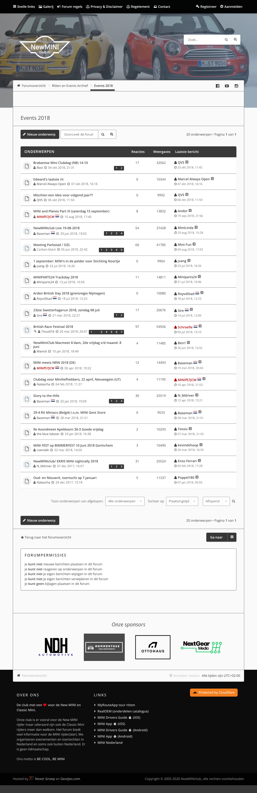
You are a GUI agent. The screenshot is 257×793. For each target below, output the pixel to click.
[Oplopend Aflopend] (215, 501)
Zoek (226, 39)
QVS (181, 162)
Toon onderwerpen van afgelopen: (77, 501)
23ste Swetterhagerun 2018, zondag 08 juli (66, 310)
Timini (182, 429)
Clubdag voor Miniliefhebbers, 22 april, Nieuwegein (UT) (77, 380)
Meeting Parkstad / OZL (51, 245)
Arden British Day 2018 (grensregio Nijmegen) (69, 293)
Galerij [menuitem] (47, 6)
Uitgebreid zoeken (235, 39)
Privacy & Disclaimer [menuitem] (106, 6)
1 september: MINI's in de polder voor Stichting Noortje (76, 261)
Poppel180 (186, 477)
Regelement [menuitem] (140, 6)
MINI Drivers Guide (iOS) (118, 717)
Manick (42, 351)
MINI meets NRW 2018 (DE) (54, 363)
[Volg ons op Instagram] (236, 86)
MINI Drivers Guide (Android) (122, 730)
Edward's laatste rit (48, 179)
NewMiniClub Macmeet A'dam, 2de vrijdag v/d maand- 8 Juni (77, 345)
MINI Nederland (109, 742)
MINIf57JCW (45, 217)
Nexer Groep (45, 778)
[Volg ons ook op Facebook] (217, 86)
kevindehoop (188, 445)
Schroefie (185, 327)
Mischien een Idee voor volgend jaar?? (63, 195)
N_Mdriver (186, 395)
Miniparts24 (45, 282)
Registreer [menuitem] (208, 6)
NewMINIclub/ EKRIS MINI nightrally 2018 (65, 461)
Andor (182, 211)
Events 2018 (35, 117)
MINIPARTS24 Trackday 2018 (55, 277)
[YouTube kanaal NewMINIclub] (227, 86)
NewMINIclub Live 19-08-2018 (56, 228)
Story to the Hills (46, 396)
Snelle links (26, 6)
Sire (39, 315)
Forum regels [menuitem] (72, 6)
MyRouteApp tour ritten (116, 705)
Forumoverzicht (34, 675)
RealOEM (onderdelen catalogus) (123, 711)
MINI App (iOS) (111, 723)
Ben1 (182, 343)
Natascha (43, 384)
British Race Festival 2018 (53, 327)
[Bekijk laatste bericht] (187, 162)
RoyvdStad (44, 298)
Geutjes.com (70, 778)
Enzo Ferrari (187, 461)
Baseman (43, 233)
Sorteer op (156, 501)
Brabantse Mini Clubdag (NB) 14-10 (60, 163)
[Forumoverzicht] (45, 48)
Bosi (40, 167)
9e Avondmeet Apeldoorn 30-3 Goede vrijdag (68, 430)
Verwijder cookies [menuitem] (186, 675)
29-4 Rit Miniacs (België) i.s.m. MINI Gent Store (69, 413)
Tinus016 (47, 331)
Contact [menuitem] (163, 6)
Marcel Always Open (51, 184)
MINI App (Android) (114, 736)
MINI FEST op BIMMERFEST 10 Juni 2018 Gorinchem (73, 446)
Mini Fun (184, 244)
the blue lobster (48, 434)
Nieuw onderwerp (41, 134)
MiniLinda (185, 227)
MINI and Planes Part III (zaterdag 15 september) (71, 211)
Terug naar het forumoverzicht (48, 537)
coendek (43, 450)
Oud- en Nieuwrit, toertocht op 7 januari (65, 478)
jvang (40, 266)
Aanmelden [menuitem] (233, 6)
